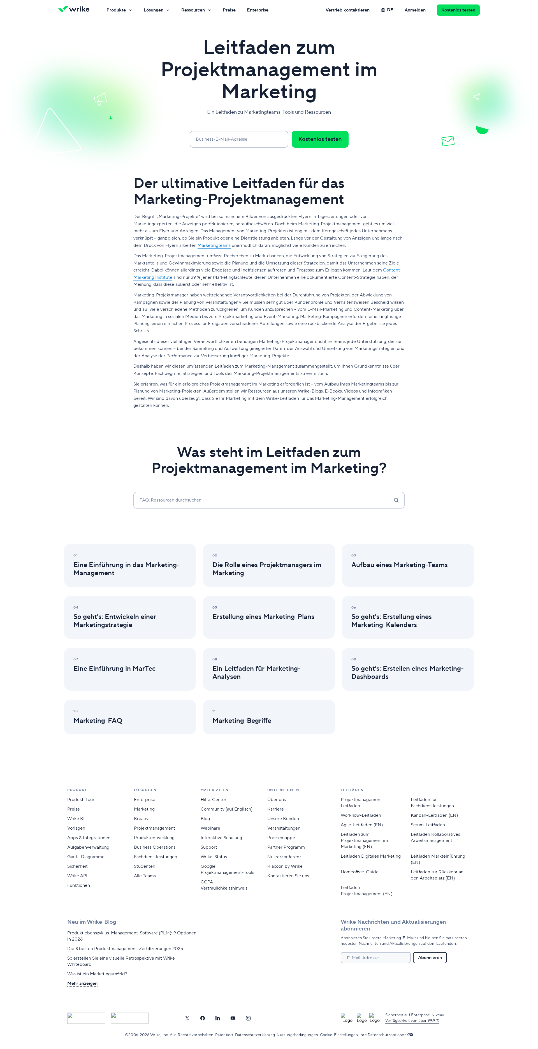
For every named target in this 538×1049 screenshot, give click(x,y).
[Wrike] (75, 10)
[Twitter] (187, 1018)
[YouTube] (233, 1018)
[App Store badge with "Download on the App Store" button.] (86, 1018)
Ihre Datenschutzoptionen (383, 1035)
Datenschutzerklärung (255, 1035)
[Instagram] (248, 1018)
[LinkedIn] (218, 1018)
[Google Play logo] (130, 1018)
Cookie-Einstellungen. (339, 1035)
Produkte (116, 10)
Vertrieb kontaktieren (348, 10)
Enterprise (257, 10)
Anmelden (415, 10)
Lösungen (153, 10)
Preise (229, 10)
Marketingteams (214, 245)
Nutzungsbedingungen (297, 1035)
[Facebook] (202, 1018)
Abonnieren (430, 957)
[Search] (396, 500)
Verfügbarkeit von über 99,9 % (412, 1020)
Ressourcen (193, 10)
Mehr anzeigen (82, 983)
